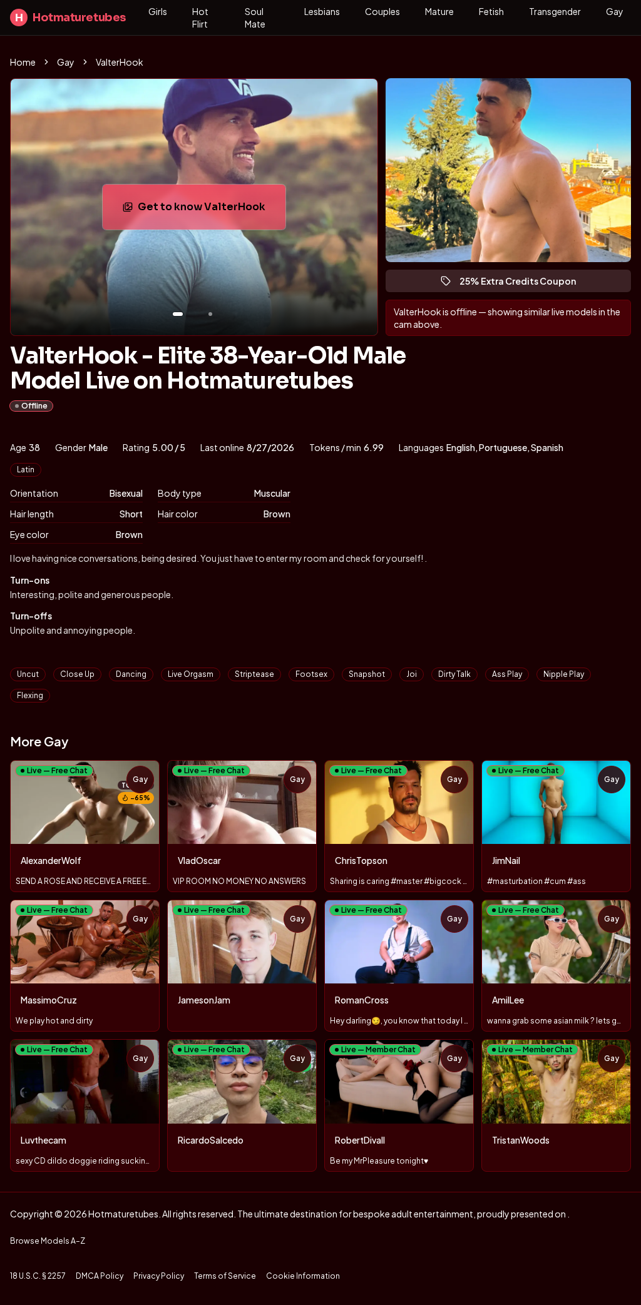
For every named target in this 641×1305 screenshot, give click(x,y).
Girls (157, 11)
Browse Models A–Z (47, 1241)
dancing (131, 674)
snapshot (367, 674)
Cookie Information (303, 1276)
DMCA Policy (99, 1276)
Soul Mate (255, 17)
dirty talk (454, 674)
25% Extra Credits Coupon (523, 283)
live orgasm (190, 674)
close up (77, 674)
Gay (614, 11)
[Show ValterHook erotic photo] (178, 314)
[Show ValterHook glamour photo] (210, 314)
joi (411, 674)
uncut (28, 674)
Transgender (555, 11)
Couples (382, 11)
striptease (254, 674)
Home (23, 62)
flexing (30, 695)
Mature (439, 11)
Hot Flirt (200, 17)
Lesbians (322, 11)
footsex (311, 674)
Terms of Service (225, 1276)
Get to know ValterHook (211, 210)
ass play (507, 674)
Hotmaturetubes (70, 17)
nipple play (563, 674)
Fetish (491, 11)
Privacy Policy (158, 1276)
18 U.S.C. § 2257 (38, 1276)
